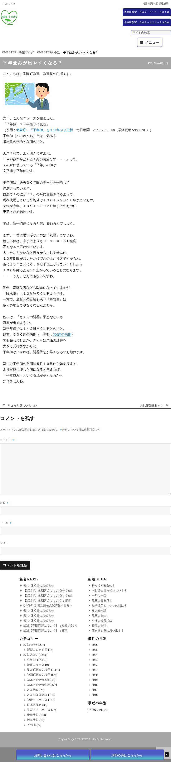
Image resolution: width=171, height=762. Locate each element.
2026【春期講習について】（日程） (46, 630)
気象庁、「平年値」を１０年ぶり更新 (44, 130)
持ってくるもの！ (103, 585)
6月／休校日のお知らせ (38, 610)
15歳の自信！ (100, 625)
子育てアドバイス (38, 709)
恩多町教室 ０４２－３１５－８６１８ (146, 12)
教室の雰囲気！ (102, 600)
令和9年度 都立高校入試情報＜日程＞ (47, 605)
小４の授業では (102, 620)
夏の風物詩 (99, 610)
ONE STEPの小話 (38, 684)
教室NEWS (30, 644)
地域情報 (33, 720)
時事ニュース (35, 664)
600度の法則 (62, 334)
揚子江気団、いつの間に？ (109, 605)
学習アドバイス (37, 699)
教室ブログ (30, 654)
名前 (4, 503)
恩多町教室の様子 (38, 669)
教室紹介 (33, 689)
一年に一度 (99, 595)
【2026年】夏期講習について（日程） (48, 600)
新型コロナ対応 (37, 649)
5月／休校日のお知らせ (38, 615)
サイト (4, 543)
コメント (7, 440)
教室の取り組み (37, 694)
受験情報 (33, 715)
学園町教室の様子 (38, 674)
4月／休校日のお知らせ (38, 620)
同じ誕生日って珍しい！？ (109, 590)
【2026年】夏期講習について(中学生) (47, 590)
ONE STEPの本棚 (38, 679)
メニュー (152, 42)
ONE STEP (81, 739)
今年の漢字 (34, 659)
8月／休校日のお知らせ (38, 585)
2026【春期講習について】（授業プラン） (51, 625)
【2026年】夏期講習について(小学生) (47, 595)
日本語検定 (34, 704)
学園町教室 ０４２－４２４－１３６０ (146, 22)
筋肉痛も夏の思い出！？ (108, 630)
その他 (31, 725)
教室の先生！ (100, 615)
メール (5, 523)
